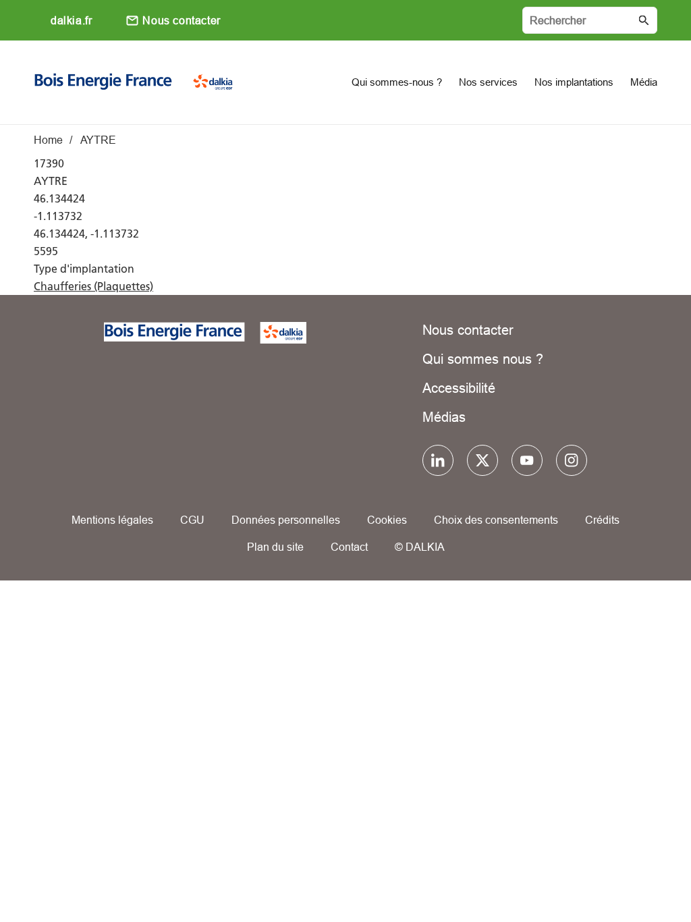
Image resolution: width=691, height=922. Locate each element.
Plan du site (275, 547)
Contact (349, 547)
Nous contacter (181, 20)
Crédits (602, 520)
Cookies (387, 520)
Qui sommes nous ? (482, 359)
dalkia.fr (71, 20)
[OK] (643, 20)
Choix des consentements (496, 520)
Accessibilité (458, 388)
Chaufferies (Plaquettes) (93, 286)
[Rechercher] (589, 20)
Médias (444, 417)
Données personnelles (285, 520)
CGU (192, 520)
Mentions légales (112, 520)
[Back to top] (635, 873)
